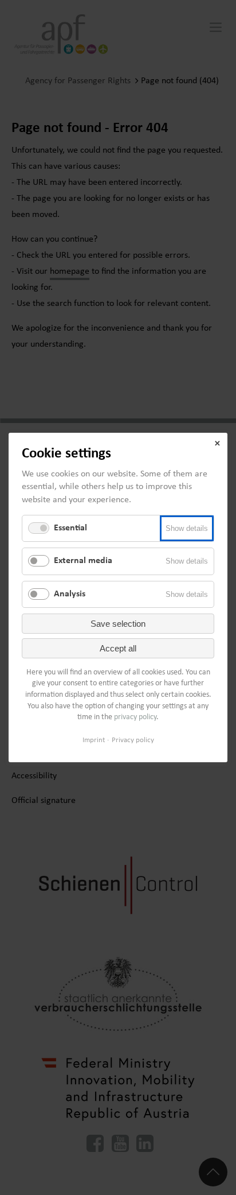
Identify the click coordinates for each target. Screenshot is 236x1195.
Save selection (118, 623)
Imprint (93, 740)
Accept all (118, 648)
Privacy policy (133, 740)
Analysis (69, 594)
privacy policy (135, 717)
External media (83, 561)
